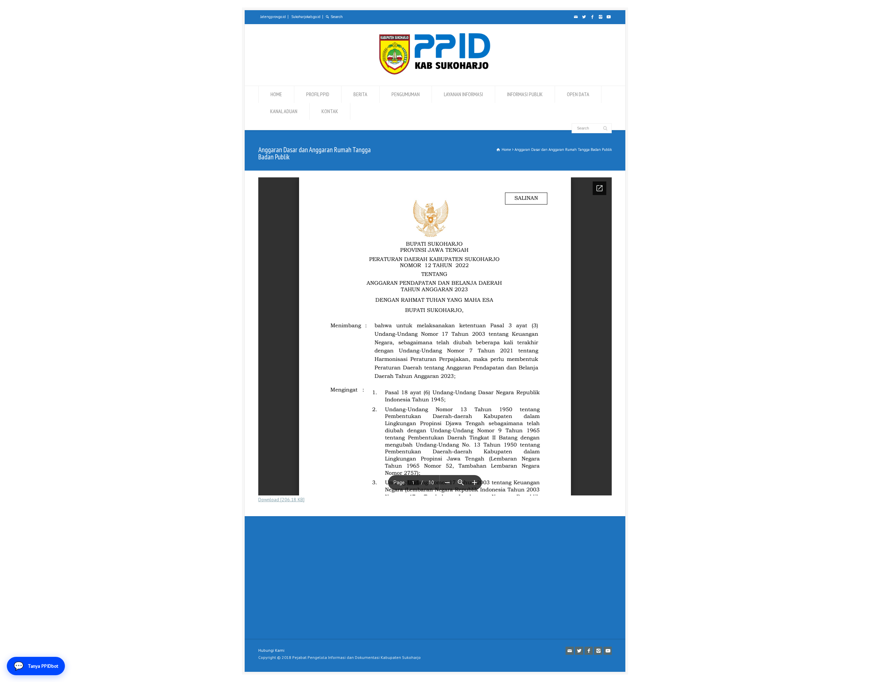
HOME (276, 94)
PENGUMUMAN (406, 94)
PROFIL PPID (317, 94)
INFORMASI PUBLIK (525, 94)
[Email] (575, 17)
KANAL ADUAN (283, 111)
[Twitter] (583, 17)
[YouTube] (608, 17)
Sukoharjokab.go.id (305, 16)
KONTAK (329, 111)
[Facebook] (592, 17)
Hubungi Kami (271, 650)
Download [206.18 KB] (281, 499)
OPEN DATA (578, 94)
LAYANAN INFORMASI (463, 94)
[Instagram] (600, 17)
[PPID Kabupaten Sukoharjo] (434, 73)
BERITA (360, 94)
